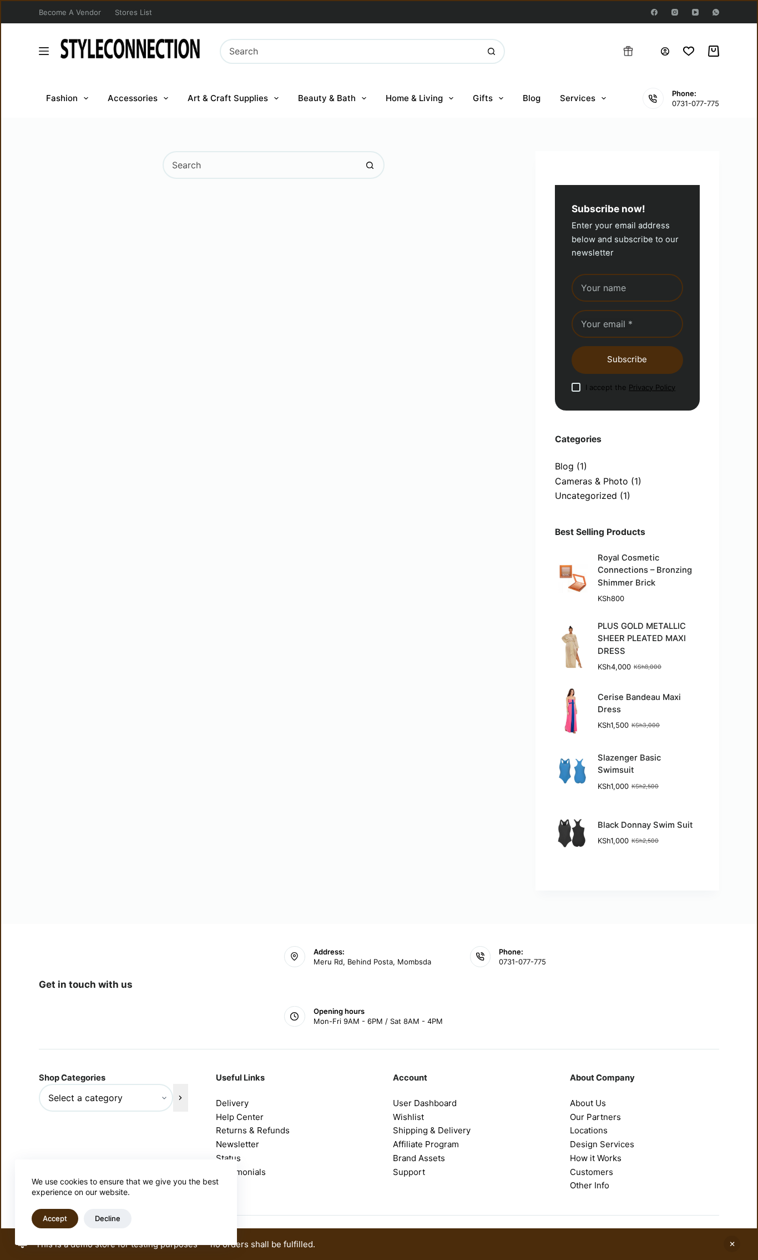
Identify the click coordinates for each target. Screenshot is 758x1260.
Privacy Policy (652, 387)
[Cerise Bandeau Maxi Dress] (572, 711)
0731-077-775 (695, 103)
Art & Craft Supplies (228, 98)
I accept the (630, 387)
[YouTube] (695, 12)
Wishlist (408, 1117)
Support (409, 1172)
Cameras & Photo (591, 481)
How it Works (595, 1158)
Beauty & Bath (327, 98)
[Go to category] (180, 1098)
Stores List (133, 12)
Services (577, 98)
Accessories (133, 98)
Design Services (602, 1144)
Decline (107, 1218)
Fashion (62, 98)
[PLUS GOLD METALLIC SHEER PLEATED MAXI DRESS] (572, 646)
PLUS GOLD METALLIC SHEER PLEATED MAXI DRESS (642, 638)
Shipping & (415, 1130)
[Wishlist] (688, 51)
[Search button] (491, 51)
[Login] (665, 51)
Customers (591, 1172)
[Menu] (44, 51)
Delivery (232, 1103)
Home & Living (414, 98)
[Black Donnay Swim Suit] (572, 833)
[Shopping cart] (713, 51)
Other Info (589, 1185)
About (582, 1103)
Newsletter (237, 1144)
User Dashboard (425, 1103)
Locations (589, 1130)
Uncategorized (586, 495)
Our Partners (595, 1117)
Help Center (240, 1117)
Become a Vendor (70, 12)
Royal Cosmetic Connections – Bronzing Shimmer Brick (645, 570)
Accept (55, 1218)
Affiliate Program (426, 1144)
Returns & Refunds (253, 1130)
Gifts (483, 98)
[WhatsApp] (715, 12)
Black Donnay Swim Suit (645, 825)
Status (228, 1158)
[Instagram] (674, 12)
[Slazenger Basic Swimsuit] (572, 772)
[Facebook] (654, 12)
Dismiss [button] (732, 1244)
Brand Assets (419, 1158)
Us (600, 1103)
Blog (531, 98)
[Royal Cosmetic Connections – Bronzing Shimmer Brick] (572, 578)
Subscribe (627, 359)
